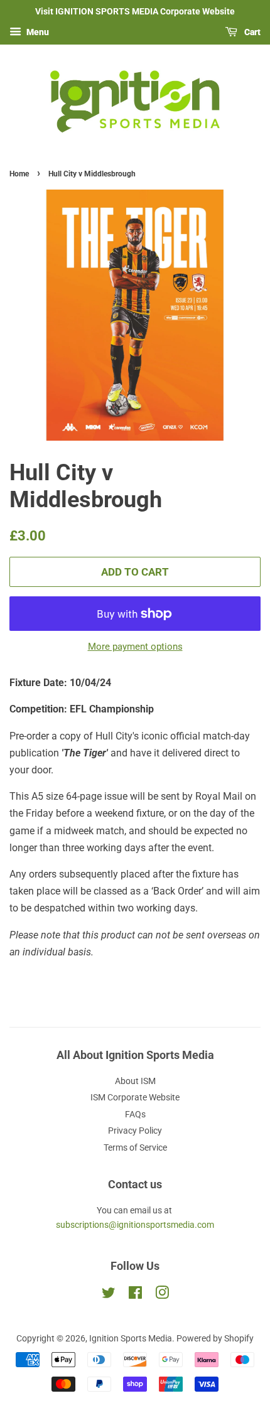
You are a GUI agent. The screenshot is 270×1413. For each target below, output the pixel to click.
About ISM (135, 1081)
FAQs (135, 1114)
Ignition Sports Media (130, 1338)
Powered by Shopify (215, 1338)
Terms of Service (135, 1147)
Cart (251, 32)
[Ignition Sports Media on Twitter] (109, 1295)
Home (19, 173)
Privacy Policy (135, 1131)
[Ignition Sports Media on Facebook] (135, 1295)
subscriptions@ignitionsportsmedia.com (135, 1225)
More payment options (135, 646)
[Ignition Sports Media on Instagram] (162, 1295)
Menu (36, 32)
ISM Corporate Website (135, 1097)
